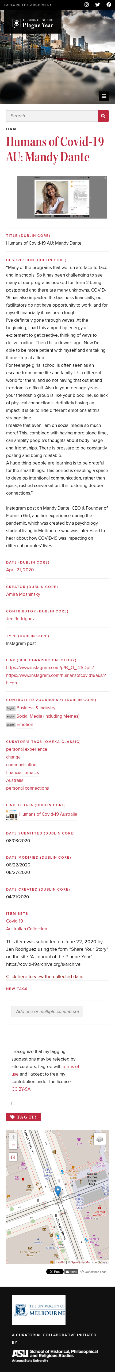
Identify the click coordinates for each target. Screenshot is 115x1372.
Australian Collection (26, 929)
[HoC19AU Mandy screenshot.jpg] (62, 180)
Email (72, 1271)
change (13, 757)
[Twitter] (97, 5)
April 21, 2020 (20, 570)
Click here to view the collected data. (44, 976)
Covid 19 (14, 921)
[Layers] (100, 1139)
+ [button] (13, 1137)
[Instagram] (86, 5)
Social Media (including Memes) (48, 716)
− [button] (13, 1145)
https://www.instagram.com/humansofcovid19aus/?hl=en (56, 679)
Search (103, 116)
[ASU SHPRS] (55, 1361)
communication (21, 765)
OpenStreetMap (81, 1262)
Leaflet (60, 1262)
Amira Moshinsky (23, 594)
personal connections (27, 788)
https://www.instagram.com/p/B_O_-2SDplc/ (50, 667)
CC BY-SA (20, 1089)
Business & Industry (36, 708)
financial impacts (22, 772)
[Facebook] (107, 5)
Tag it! (27, 1117)
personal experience (26, 749)
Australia (15, 780)
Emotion (25, 724)
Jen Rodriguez (20, 619)
